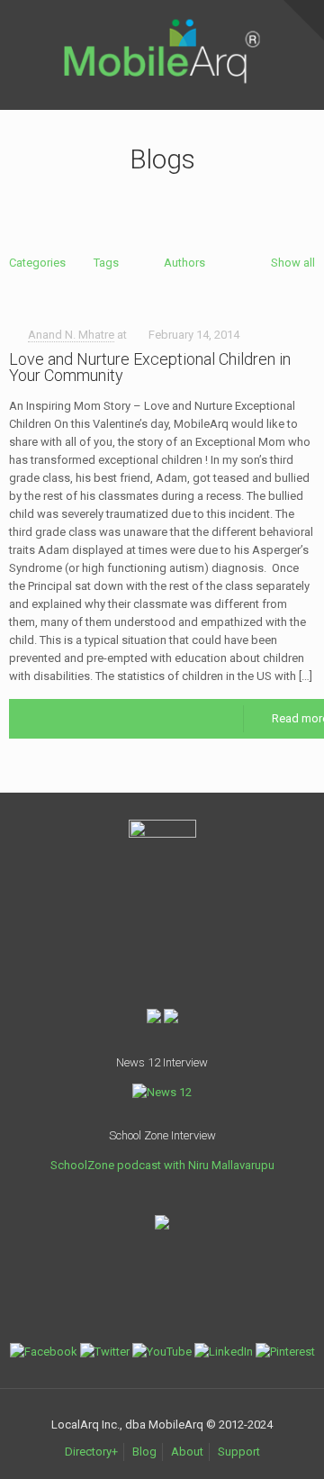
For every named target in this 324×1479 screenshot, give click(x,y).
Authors (184, 262)
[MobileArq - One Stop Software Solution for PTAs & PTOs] (162, 28)
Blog (144, 1451)
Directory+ (91, 1451)
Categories (37, 262)
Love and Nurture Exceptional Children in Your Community (150, 367)
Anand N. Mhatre (71, 334)
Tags (106, 262)
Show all (293, 262)
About (187, 1451)
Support (239, 1451)
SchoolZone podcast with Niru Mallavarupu (162, 1165)
